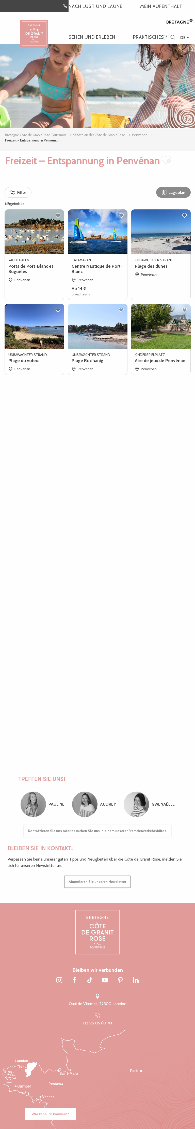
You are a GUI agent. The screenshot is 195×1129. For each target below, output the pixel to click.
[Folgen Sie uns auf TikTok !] (90, 981)
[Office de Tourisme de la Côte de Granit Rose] (34, 29)
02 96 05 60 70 (97, 1023)
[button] (173, 37)
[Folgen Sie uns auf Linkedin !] (135, 981)
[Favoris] (164, 38)
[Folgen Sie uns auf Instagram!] (59, 981)
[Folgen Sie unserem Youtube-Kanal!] (105, 981)
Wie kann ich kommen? (50, 1114)
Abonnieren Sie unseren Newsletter (97, 881)
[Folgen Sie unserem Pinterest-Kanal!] (120, 981)
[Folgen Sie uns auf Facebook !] (74, 981)
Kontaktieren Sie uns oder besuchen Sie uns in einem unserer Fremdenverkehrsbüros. (97, 830)
